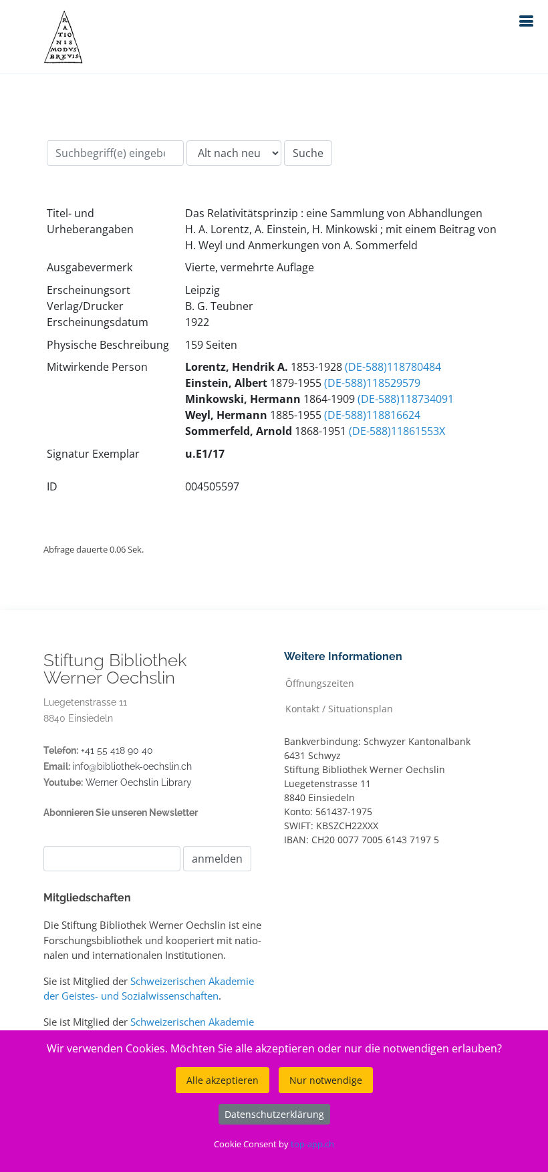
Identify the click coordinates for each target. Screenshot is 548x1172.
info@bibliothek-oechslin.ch (132, 766)
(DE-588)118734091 (406, 399)
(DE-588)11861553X (397, 431)
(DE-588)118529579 (372, 383)
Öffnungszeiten (319, 682)
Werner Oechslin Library (139, 782)
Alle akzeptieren (222, 1080)
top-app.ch (312, 1144)
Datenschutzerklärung (274, 1114)
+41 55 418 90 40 (117, 750)
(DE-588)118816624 (372, 415)
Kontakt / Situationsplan (339, 708)
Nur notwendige (325, 1080)
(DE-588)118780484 (393, 366)
